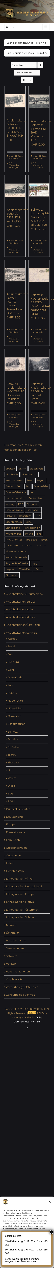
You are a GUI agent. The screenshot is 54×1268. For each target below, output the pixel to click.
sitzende (41, 545)
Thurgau (13, 762)
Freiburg (13, 662)
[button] (49, 1201)
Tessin (12, 754)
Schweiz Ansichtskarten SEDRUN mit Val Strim (42, 391)
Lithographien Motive (20, 901)
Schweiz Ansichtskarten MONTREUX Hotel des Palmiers (18, 391)
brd (28, 486)
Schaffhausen (16, 723)
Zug (10, 793)
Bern (19, 486)
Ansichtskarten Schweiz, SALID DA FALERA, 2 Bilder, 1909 (18, 128)
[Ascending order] (40, 65)
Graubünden (16, 677)
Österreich (12, 575)
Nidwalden (15, 708)
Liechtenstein (14, 521)
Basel (11, 646)
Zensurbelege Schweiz (20, 994)
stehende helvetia (16, 557)
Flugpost (32, 504)
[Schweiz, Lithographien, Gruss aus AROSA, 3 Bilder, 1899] (39, 190)
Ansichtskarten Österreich (23, 624)
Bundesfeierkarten (18, 809)
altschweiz (12, 474)
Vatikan (11, 963)
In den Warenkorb (12, 157)
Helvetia (10, 515)
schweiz (27, 545)
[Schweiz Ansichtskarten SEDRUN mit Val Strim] (39, 364)
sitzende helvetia (16, 551)
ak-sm (22, 468)
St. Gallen (14, 747)
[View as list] (30, 80)
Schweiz (11, 956)
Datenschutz (21, 1021)
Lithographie (13, 527)
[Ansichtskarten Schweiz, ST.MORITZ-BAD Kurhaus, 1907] (39, 101)
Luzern (12, 693)
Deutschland (35, 498)
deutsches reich (15, 498)
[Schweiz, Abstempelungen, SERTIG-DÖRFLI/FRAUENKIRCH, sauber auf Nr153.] (39, 275)
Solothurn (14, 739)
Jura (10, 685)
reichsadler (12, 545)
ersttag (10, 504)
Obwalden (14, 716)
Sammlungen (15, 948)
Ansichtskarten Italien (20, 609)
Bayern (41, 480)
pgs (39, 533)
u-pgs (35, 563)
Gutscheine (13, 855)
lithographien (32, 527)
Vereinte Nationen (18, 971)
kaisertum (25, 515)
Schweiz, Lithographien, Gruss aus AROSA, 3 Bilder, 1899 (41, 217)
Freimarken (33, 509)
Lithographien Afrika (19, 878)
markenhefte (13, 533)
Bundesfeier (41, 486)
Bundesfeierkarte (16, 492)
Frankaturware (14, 509)
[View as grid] (24, 80)
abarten (10, 468)
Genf (11, 669)
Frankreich (13, 840)
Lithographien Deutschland (24, 886)
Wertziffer (25, 569)
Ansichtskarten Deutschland (24, 594)
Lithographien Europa (20, 894)
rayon (44, 539)
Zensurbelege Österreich (22, 987)
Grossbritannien (16, 847)
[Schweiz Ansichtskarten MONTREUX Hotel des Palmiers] (14, 364)
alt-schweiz (36, 468)
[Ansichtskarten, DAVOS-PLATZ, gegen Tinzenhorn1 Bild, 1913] (14, 274)
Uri (10, 770)
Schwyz (13, 731)
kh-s (37, 515)
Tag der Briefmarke (17, 563)
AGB (38, 1017)
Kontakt (35, 1021)
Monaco (11, 925)
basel (30, 480)
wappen (10, 569)
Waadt (12, 778)
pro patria (31, 539)
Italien (10, 863)
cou (32, 492)
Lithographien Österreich (22, 909)
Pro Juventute (14, 539)
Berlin (9, 486)
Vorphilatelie (14, 979)
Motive (29, 533)
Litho (29, 521)
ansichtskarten (14, 480)
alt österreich (29, 474)
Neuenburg (15, 700)
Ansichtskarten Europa (21, 601)
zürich (37, 569)
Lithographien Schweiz (21, 917)
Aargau (12, 638)
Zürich (12, 801)
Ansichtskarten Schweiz (21, 632)
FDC (20, 504)
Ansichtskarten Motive (20, 617)
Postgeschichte (16, 940)
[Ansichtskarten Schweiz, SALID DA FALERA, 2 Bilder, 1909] (14, 101)
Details (20, 156)
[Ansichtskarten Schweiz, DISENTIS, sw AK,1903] (14, 190)
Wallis (12, 785)
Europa (10, 824)
